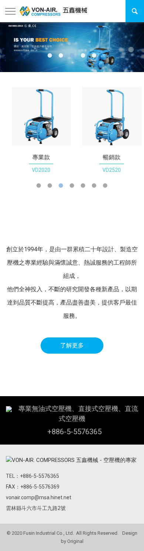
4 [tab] (83, 55)
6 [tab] (94, 185)
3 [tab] (72, 55)
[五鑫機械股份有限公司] (53, 11)
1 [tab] (50, 55)
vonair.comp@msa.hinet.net (38, 497)
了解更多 (72, 345)
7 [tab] (105, 185)
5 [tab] (94, 55)
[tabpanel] (37, 130)
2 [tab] (61, 55)
